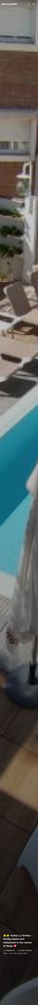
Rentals (29, 950)
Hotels (22, 950)
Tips (5, 953)
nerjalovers (10, 950)
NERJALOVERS (9, 4)
